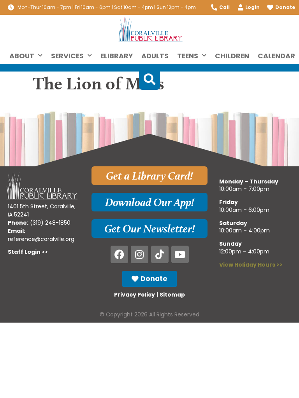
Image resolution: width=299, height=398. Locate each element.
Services (67, 56)
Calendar (276, 56)
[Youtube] (180, 254)
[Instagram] (139, 254)
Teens (187, 56)
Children (232, 56)
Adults (155, 56)
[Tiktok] (160, 254)
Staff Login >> (28, 252)
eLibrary (116, 56)
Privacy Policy (134, 294)
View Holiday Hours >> (251, 265)
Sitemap (172, 294)
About (21, 56)
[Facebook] (119, 254)
